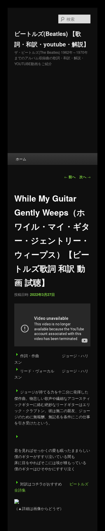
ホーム (21, 158)
